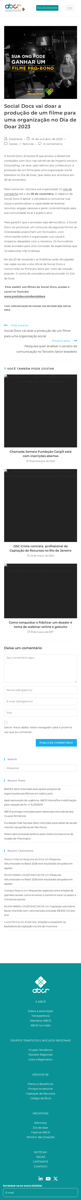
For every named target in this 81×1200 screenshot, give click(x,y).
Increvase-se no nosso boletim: (23, 1185)
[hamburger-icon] (70, 8)
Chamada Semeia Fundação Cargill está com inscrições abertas (41, 454)
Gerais (13, 144)
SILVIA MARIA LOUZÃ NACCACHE (24, 874)
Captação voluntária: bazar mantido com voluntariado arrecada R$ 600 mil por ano (39, 911)
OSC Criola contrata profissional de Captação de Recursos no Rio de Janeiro (40, 548)
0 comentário (53, 144)
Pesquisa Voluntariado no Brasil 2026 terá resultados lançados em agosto (38, 864)
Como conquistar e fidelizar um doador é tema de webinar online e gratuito (40, 624)
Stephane (15, 139)
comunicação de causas (26, 306)
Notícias (28, 144)
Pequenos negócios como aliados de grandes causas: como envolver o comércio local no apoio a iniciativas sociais (40, 895)
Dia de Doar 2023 (52, 306)
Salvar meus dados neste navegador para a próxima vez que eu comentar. (38, 730)
